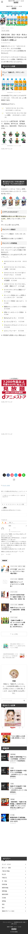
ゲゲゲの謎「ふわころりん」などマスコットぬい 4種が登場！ (17, 571)
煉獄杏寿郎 (5, 894)
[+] (21, 504)
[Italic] (4, 504)
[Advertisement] (14, 164)
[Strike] (8, 504)
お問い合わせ (14, 923)
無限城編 (4, 891)
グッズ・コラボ (6, 485)
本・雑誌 (4, 881)
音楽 (3, 904)
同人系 (4, 874)
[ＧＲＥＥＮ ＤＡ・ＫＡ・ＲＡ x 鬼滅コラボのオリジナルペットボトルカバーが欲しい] (16, 475)
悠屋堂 (16, 2)
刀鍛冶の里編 (5, 871)
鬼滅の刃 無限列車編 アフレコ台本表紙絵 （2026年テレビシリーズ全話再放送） (18, 759)
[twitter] (4, 475)
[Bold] (3, 504)
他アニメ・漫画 (6, 867)
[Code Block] (16, 504)
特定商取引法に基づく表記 (19, 922)
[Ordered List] (10, 504)
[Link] (18, 504)
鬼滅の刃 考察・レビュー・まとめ (14, 926)
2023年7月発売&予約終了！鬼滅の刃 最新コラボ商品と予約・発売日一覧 (17, 597)
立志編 (4, 897)
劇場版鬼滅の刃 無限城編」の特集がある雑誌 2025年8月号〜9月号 (18, 819)
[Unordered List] (12, 504)
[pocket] (12, 475)
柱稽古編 (4, 884)
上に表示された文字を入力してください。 (11, 510)
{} (19, 504)
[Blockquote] (14, 504)
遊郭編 (4, 901)
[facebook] (8, 475)
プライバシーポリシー (7, 922)
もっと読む (15, 634)
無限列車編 (5, 887)
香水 (3, 907)
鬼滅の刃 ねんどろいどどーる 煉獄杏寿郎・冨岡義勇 (17, 610)
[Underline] (6, 504)
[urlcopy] (14, 479)
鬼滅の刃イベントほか (8, 911)
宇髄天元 (4, 877)
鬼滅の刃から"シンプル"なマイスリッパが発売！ (17, 584)
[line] (23, 475)
